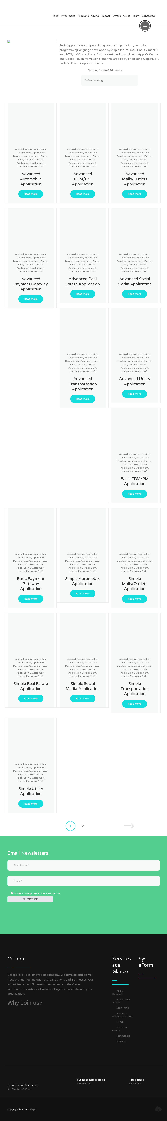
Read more (31, 194)
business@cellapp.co (91, 1080)
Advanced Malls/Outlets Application (134, 179)
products (83, 16)
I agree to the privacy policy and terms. (37, 893)
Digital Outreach (117, 992)
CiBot (126, 16)
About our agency (120, 1029)
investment (68, 16)
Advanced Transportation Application (83, 384)
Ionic (20, 159)
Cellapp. (32, 1109)
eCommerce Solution (121, 1001)
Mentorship (122, 1008)
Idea (55, 16)
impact (105, 16)
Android (19, 149)
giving (95, 16)
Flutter (44, 156)
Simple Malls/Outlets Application (134, 583)
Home (119, 1021)
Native (21, 166)
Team (136, 16)
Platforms (31, 166)
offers (117, 16)
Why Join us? (25, 1002)
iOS (27, 159)
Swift (41, 166)
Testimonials (123, 1035)
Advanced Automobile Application (31, 179)
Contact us (149, 16)
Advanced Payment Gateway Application (31, 284)
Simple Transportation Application (135, 688)
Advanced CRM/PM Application (82, 179)
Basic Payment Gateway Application (31, 583)
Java (32, 159)
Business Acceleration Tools (122, 1015)
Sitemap (121, 1041)
